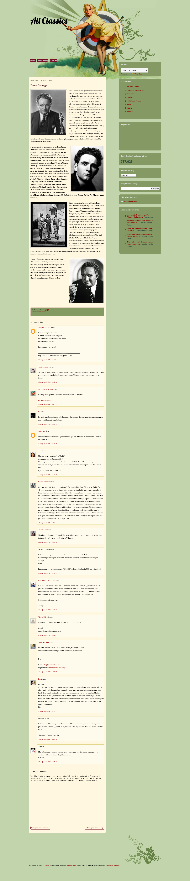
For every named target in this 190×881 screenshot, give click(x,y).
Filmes (129, 97)
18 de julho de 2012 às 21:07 (47, 360)
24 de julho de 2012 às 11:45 (47, 762)
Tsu (39, 679)
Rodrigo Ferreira (44, 327)
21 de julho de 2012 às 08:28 (47, 542)
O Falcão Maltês (44, 400)
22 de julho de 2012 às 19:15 (47, 610)
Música (129, 108)
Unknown (41, 431)
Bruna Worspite (44, 642)
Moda (129, 104)
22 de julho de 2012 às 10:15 (47, 573)
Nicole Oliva (43, 617)
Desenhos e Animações (135, 90)
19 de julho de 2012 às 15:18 (47, 443)
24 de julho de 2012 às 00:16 (47, 739)
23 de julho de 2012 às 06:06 (47, 672)
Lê (39, 747)
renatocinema (43, 367)
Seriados (130, 111)
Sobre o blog (43, 61)
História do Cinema (134, 101)
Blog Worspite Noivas (51, 665)
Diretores (43, 312)
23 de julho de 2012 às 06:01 (47, 635)
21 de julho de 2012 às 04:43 (47, 523)
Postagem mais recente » (40, 828)
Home (32, 61)
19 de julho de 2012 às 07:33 (47, 404)
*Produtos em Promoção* (57, 668)
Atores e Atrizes (133, 87)
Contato (53, 61)
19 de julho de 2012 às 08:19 (47, 424)
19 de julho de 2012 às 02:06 (47, 382)
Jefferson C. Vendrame (46, 580)
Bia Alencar (42, 530)
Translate (138, 74)
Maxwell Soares (44, 482)
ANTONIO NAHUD (45, 389)
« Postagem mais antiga (94, 828)
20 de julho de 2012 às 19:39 (47, 475)
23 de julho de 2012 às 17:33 (47, 711)
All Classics (48, 20)
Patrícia (41, 451)
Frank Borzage (38, 85)
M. (39, 412)
